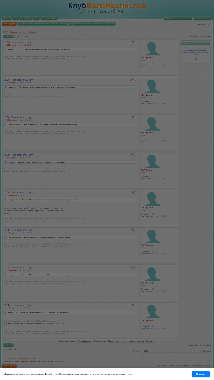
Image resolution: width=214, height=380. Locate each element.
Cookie (54, 374)
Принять (200, 374)
